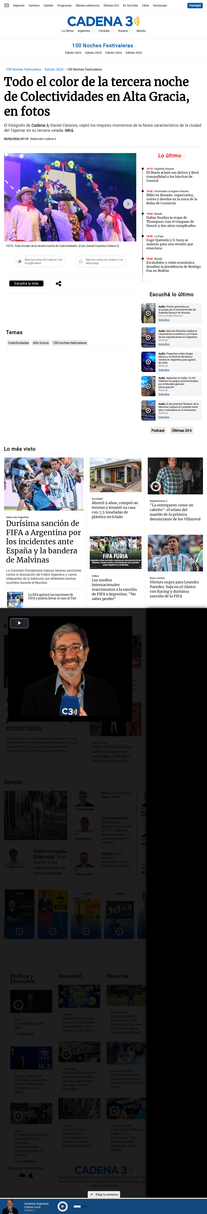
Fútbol (95, 576)
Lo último (170, 156)
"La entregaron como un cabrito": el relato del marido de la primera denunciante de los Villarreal (175, 512)
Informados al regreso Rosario (171, 191)
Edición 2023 (73, 53)
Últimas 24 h (111, 5)
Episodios (164, 319)
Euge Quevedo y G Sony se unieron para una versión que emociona (169, 244)
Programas (64, 5)
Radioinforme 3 (158, 501)
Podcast (158, 430)
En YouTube (130, 5)
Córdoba (104, 31)
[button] (128, 204)
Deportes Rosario (164, 168)
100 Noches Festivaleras (103, 45)
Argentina (84, 31)
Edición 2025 (93, 53)
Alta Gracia (41, 343)
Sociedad (159, 281)
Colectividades (18, 343)
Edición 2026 (134, 53)
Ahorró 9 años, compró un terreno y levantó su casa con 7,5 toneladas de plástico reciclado (115, 509)
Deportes (18, 5)
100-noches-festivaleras (70, 343)
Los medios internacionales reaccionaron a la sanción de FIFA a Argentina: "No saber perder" (114, 589)
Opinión (48, 5)
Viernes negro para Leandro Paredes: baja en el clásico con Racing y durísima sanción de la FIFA (174, 589)
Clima (145, 5)
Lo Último (68, 31)
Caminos (34, 5)
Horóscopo (160, 5)
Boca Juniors (157, 578)
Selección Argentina (17, 517)
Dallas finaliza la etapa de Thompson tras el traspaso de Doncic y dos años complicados (171, 221)
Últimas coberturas (87, 5)
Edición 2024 (114, 53)
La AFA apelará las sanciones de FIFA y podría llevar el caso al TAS (52, 596)
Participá (195, 5)
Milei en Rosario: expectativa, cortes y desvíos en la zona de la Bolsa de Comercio (171, 199)
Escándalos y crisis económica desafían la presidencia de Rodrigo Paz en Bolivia (173, 266)
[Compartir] (58, 284)
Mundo (141, 31)
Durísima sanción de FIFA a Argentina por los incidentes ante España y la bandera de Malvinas (43, 542)
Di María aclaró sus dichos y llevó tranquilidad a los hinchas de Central (172, 176)
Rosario (123, 31)
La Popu (159, 236)
